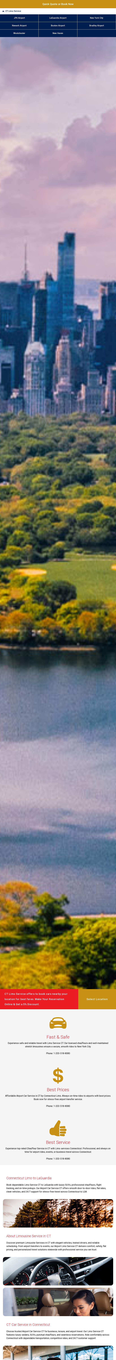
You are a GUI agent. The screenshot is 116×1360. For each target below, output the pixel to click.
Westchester (19, 33)
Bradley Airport (96, 25)
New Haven (58, 33)
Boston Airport (58, 25)
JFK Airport (19, 18)
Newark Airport (19, 25)
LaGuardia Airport (57, 18)
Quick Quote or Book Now (58, 4)
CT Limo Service (13, 11)
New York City (96, 18)
